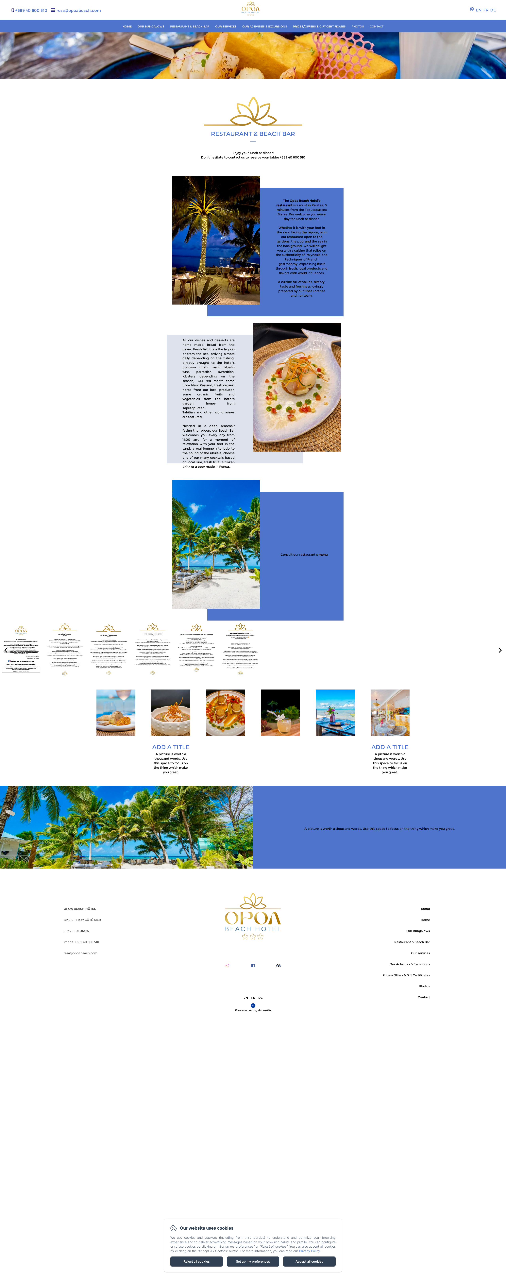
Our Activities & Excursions (264, 26)
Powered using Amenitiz (253, 1010)
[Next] (499, 650)
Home (127, 26)
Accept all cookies (309, 1261)
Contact (376, 26)
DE (260, 998)
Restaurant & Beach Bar (189, 26)
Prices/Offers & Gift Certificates (319, 26)
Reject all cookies (197, 1261)
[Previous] (6, 650)
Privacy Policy (309, 1251)
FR (253, 998)
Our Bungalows (151, 26)
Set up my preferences (253, 1261)
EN (246, 998)
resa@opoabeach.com (79, 10)
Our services (225, 26)
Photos (358, 26)
